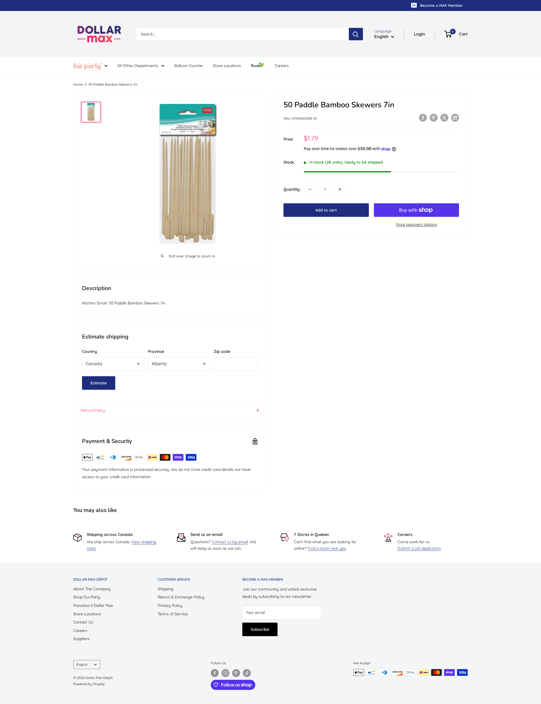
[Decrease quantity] (310, 189)
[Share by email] (455, 118)
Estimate (98, 383)
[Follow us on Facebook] (215, 673)
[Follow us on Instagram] (225, 673)
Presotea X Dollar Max (93, 605)
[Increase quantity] (340, 189)
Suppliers (81, 638)
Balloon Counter (188, 65)
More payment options (416, 224)
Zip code (222, 351)
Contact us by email (230, 541)
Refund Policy (93, 410)
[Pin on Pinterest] (434, 118)
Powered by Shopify (89, 684)
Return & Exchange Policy (181, 597)
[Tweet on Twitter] (444, 118)
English (82, 664)
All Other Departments (137, 65)
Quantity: (291, 189)
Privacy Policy (170, 605)
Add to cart (326, 210)
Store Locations (227, 65)
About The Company (91, 588)
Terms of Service (173, 613)
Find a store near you (327, 548)
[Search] (356, 34)
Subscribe (260, 629)
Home (78, 84)
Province (156, 351)
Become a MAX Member (441, 5)
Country (89, 351)
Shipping (165, 588)
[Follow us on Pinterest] (236, 673)
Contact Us (83, 622)
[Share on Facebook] (423, 118)
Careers (282, 65)
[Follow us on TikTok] (247, 673)
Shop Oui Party (86, 597)
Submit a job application (419, 548)
